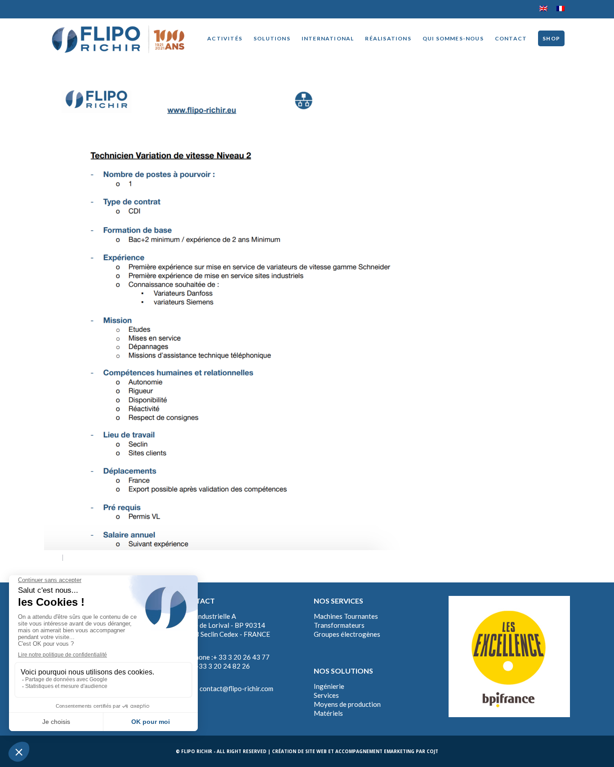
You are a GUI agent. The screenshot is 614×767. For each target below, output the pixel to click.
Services (326, 695)
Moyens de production (347, 704)
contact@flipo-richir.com (236, 688)
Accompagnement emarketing (374, 751)
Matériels (328, 713)
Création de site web (299, 751)
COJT (432, 751)
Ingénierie (329, 686)
